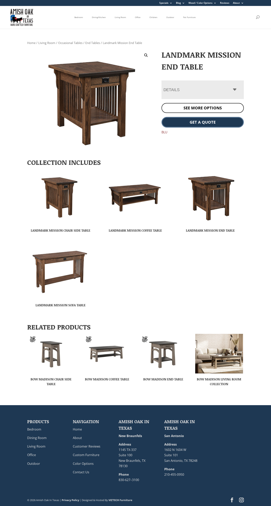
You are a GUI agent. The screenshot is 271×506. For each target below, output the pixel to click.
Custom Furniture (86, 455)
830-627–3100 (129, 480)
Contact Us (81, 472)
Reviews (224, 3)
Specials (163, 3)
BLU (164, 132)
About (236, 3)
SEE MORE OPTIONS (203, 108)
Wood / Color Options (200, 3)
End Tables (92, 43)
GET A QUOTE (203, 122)
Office (137, 17)
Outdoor (170, 17)
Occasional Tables (70, 43)
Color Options (83, 463)
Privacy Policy (70, 500)
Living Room (120, 17)
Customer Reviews (86, 446)
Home (31, 43)
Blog (178, 3)
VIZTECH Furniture (120, 500)
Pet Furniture (189, 17)
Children (153, 17)
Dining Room (37, 438)
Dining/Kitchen (99, 17)
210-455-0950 (174, 474)
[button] (146, 55)
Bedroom (78, 17)
